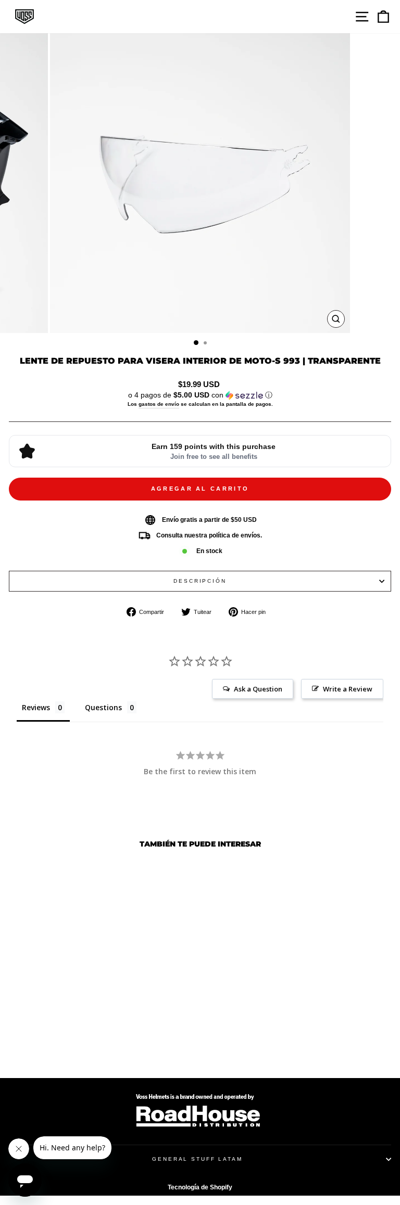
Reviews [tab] (36, 707)
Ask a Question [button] (258, 689)
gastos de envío (159, 404)
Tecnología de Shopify (200, 1187)
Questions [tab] (103, 707)
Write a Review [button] (347, 689)
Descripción (200, 581)
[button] (200, 395)
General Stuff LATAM (197, 1159)
